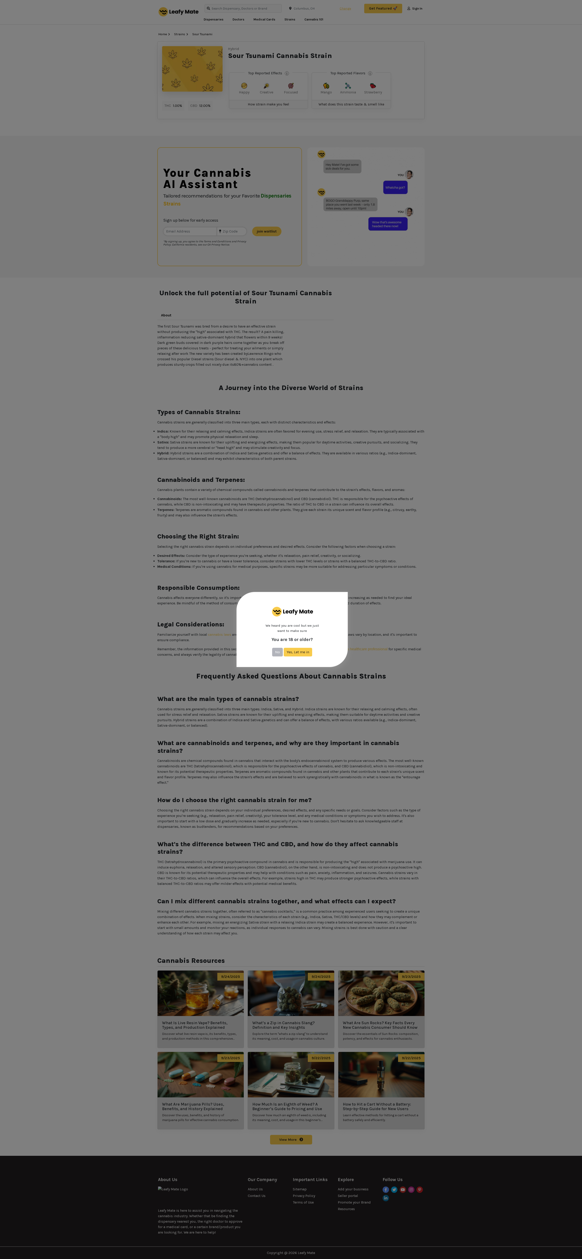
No (277, 652)
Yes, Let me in (298, 652)
